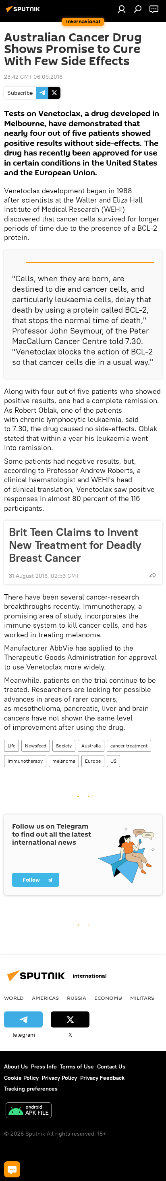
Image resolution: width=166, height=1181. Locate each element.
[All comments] (12, 1169)
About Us (16, 1066)
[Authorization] (122, 9)
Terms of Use (77, 1066)
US (113, 761)
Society (64, 746)
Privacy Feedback (102, 1077)
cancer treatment (128, 746)
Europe (93, 761)
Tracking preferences (31, 1088)
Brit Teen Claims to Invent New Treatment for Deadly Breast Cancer (75, 545)
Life (11, 746)
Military (142, 997)
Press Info (44, 1066)
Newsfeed (35, 746)
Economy (108, 997)
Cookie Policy (21, 1077)
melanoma (63, 761)
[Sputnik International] (24, 12)
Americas (45, 997)
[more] (153, 575)
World (14, 997)
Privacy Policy (59, 1077)
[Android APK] (28, 1111)
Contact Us (111, 1066)
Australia (91, 746)
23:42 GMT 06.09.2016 (33, 76)
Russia (76, 997)
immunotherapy (25, 761)
